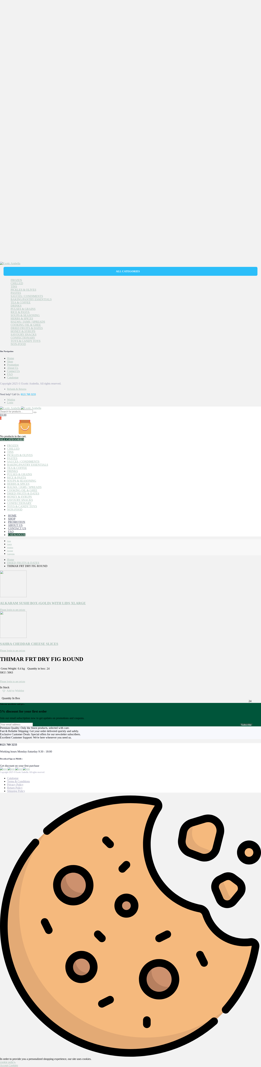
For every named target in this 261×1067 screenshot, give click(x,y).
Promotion (13, 364)
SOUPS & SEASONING (25, 315)
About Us (12, 367)
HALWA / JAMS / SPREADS (28, 321)
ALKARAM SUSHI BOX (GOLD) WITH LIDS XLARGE (43, 603)
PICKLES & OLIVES (23, 289)
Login (10, 402)
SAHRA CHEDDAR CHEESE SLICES (29, 644)
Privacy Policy (15, 784)
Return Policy (15, 787)
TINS (14, 286)
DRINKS (16, 305)
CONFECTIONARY (23, 337)
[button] (13, 692)
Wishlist (11, 399)
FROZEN (16, 280)
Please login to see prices (12, 609)
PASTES (16, 292)
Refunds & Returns (16, 389)
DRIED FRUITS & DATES (27, 328)
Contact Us (13, 371)
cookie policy (7, 1062)
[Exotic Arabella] (10, 263)
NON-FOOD (18, 344)
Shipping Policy (16, 790)
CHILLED (17, 283)
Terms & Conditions (18, 781)
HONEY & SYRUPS (23, 331)
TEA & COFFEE (21, 302)
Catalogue (12, 377)
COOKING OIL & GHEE (26, 324)
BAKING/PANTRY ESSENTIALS (31, 299)
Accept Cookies (9, 1065)
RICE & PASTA (20, 312)
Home (10, 358)
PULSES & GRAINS (23, 308)
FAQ (10, 374)
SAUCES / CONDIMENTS (27, 296)
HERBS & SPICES (22, 318)
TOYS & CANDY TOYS (25, 340)
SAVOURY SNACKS (23, 334)
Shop (10, 361)
